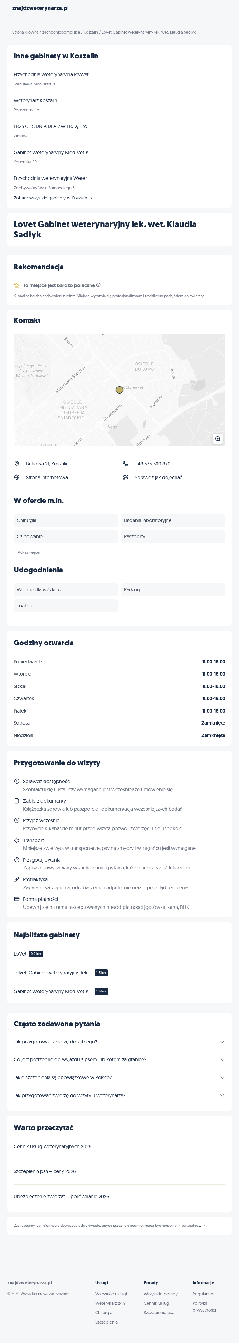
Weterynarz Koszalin (35, 100)
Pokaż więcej (29, 552)
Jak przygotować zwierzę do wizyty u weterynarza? (69, 1095)
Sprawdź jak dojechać (158, 477)
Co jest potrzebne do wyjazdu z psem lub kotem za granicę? (80, 1059)
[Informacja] (98, 285)
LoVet (20, 954)
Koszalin (91, 32)
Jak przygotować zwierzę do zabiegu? (55, 1041)
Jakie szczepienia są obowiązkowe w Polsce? (63, 1077)
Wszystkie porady (161, 1294)
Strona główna (25, 32)
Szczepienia (106, 1322)
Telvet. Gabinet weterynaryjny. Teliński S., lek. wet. (53, 972)
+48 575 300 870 (153, 464)
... (200, 1225)
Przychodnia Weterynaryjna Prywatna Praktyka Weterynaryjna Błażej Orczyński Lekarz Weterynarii (53, 74)
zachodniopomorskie (61, 32)
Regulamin (203, 1294)
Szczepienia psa (159, 1312)
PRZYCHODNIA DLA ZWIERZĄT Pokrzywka (53, 126)
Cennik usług (156, 1303)
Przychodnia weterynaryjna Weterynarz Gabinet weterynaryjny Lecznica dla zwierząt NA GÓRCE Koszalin (53, 178)
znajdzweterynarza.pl (40, 8)
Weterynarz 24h (110, 1303)
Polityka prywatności (204, 1306)
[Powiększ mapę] (119, 390)
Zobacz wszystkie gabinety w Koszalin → (53, 198)
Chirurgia (103, 1312)
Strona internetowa (47, 477)
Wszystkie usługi (111, 1294)
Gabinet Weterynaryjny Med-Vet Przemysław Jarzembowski (53, 991)
